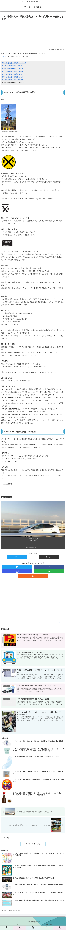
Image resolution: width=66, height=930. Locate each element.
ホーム (17, 924)
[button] (60, 454)
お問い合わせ (48, 924)
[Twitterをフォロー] (17, 567)
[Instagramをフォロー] (17, 571)
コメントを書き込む (33, 844)
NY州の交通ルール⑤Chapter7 (12, 74)
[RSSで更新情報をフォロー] (33, 576)
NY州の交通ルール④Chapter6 (12, 71)
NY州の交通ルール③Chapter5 (12, 68)
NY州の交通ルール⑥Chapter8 (12, 77)
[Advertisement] (33, 34)
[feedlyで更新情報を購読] (49, 571)
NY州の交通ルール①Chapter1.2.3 (14, 63)
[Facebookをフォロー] (49, 567)
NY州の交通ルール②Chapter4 (12, 66)
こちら (3, 56)
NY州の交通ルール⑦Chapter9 (12, 80)
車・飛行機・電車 (7, 497)
